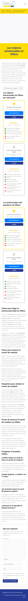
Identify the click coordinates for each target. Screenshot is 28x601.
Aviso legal (6, 595)
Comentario (6, 538)
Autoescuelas (8, 10)
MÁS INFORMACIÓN (14, 113)
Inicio (2, 10)
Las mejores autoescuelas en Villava (15, 12)
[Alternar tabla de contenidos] (20, 88)
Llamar (14, 117)
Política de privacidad (15, 595)
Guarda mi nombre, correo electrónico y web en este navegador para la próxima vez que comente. (13, 575)
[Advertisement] (14, 28)
